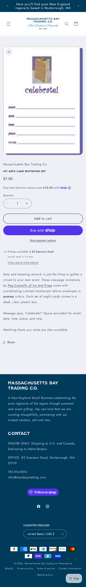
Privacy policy (25, 568)
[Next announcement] (78, 6)
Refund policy (45, 574)
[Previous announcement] (7, 6)
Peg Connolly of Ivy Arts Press (30, 285)
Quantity (8, 195)
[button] (8, 23)
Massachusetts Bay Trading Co (41, 563)
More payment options (43, 240)
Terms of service (46, 568)
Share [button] (11, 342)
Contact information (70, 568)
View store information (23, 262)
